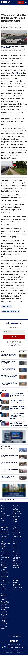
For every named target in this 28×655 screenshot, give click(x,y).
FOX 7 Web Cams (17, 563)
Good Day (16, 506)
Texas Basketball (5, 590)
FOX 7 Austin (4, 25)
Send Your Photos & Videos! (17, 561)
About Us (4, 552)
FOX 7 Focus (16, 534)
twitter (11, 636)
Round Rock (10, 25)
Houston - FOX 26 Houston (17, 588)
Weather (16, 552)
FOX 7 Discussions (16, 544)
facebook (8, 636)
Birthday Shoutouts (15, 508)
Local (2, 508)
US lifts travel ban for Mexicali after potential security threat (8, 355)
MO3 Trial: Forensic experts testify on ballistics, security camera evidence (8, 369)
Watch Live (20, 2)
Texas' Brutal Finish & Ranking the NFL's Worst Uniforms (9, 456)
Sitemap (3, 522)
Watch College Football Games (5, 601)
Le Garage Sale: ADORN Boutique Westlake (9, 470)
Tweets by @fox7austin (7, 499)
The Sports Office (5, 534)
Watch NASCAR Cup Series (5, 608)
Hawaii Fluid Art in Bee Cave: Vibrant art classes (8, 477)
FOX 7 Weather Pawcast (16, 554)
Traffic (3, 510)
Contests (15, 523)
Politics (3, 513)
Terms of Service (15, 345)
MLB (2, 586)
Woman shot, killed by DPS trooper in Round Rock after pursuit (12, 47)
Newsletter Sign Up (5, 558)
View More (22, 352)
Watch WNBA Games (4, 624)
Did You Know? (16, 567)
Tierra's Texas (4, 531)
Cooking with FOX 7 (17, 513)
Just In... (4, 352)
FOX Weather (16, 565)
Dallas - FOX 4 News (16, 585)
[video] (23, 450)
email (20, 636)
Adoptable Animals (15, 520)
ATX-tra (15, 547)
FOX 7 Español (5, 533)
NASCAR (3, 588)
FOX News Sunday (4, 519)
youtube (17, 636)
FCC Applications (5, 574)
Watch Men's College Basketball (4, 615)
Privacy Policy (15, 344)
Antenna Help (4, 576)
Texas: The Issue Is (17, 537)
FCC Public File (5, 572)
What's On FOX (5, 554)
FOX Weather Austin (4, 537)
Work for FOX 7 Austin (5, 564)
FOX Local (4, 527)
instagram (14, 636)
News (3, 506)
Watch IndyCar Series (5, 611)
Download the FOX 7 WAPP (16, 557)
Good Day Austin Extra (5, 540)
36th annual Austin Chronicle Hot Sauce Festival (9, 463)
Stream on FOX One (5, 595)
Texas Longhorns (5, 582)
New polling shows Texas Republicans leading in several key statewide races (18, 423)
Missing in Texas (17, 541)
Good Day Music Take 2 (5, 543)
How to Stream (5, 529)
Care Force (15, 540)
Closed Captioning (4, 570)
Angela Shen (5, 24)
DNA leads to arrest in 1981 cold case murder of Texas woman (9, 375)
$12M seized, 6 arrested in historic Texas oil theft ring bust (18, 408)
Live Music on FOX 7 (16, 517)
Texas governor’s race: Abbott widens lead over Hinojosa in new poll (17, 395)
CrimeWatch (16, 531)
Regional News (16, 581)
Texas (2, 512)
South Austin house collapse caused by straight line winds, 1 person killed (9, 383)
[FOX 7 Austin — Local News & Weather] (5, 2)
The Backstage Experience (5, 547)
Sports (3, 580)
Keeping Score (16, 511)
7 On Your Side (16, 533)
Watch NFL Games (4, 598)
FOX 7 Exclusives (16, 528)
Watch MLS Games (4, 627)
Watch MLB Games (4, 605)
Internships (4, 567)
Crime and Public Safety (10, 311)
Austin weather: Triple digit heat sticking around (9, 449)
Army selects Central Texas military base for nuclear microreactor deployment (8, 362)
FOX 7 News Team (4, 561)
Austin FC (3, 584)
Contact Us (4, 556)
